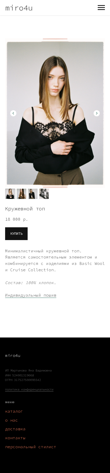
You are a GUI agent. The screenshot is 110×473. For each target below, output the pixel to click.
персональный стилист (30, 446)
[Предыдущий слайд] (13, 113)
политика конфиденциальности (29, 389)
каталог (14, 411)
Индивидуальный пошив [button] (30, 295)
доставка (15, 428)
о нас (11, 420)
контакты (15, 437)
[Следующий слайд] (97, 113)
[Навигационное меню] (101, 7)
